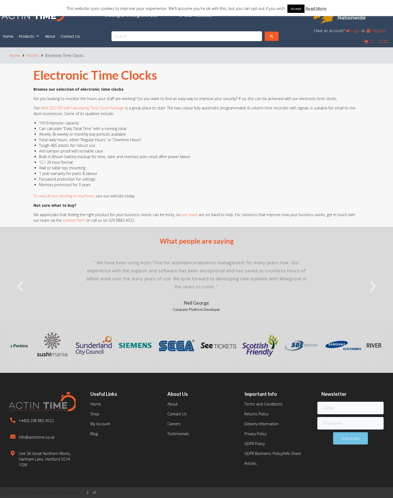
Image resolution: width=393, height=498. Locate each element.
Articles (32, 55)
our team (190, 214)
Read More (316, 8)
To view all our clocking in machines (63, 195)
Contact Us (70, 36)
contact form (74, 220)
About (50, 36)
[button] (20, 286)
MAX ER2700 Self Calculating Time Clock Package (82, 107)
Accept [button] (296, 8)
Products (26, 36)
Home (8, 36)
